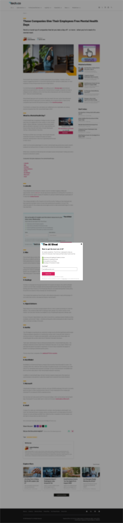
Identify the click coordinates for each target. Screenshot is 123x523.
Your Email (45, 266)
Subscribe (48, 273)
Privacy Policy (64, 278)
